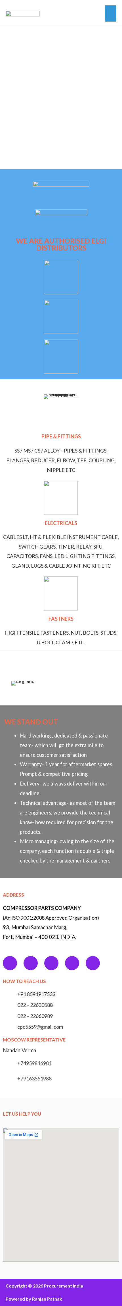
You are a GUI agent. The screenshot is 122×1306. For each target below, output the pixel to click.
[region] (61, 98)
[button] (14, 683)
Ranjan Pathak (47, 1298)
